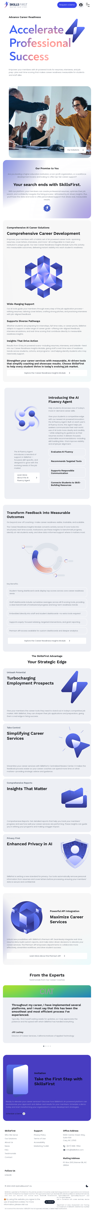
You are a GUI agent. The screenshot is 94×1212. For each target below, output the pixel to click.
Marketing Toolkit (41, 1146)
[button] (67, 5)
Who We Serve (11, 1135)
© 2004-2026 (18, 1186)
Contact (8, 1157)
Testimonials (10, 1153)
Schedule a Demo (14, 1113)
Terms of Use (40, 1138)
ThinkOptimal (24, 1192)
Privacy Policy (40, 1135)
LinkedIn (8, 1175)
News (7, 1146)
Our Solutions (11, 1138)
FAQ (6, 1149)
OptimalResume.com (77, 1196)
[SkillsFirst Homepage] (16, 5)
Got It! (50, 1202)
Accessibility (39, 1142)
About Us (9, 1142)
